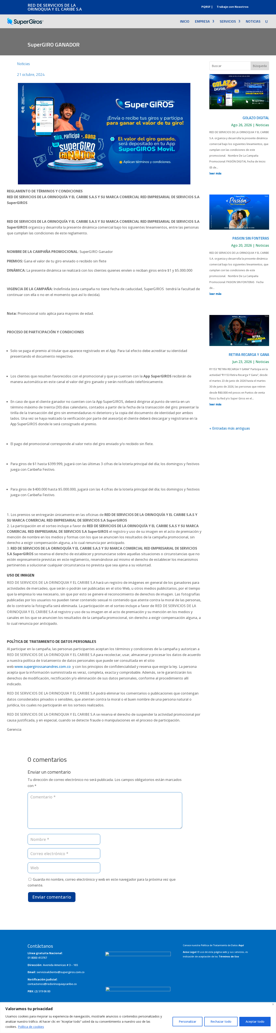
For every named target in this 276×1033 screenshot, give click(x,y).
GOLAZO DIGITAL (256, 118)
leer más (215, 173)
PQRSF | (207, 7)
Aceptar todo (255, 1021)
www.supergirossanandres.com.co (42, 666)
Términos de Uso (229, 956)
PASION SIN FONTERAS (250, 238)
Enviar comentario (51, 897)
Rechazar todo (220, 1021)
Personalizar (187, 1021)
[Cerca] (273, 1004)
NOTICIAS (253, 22)
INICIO (184, 22)
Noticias (23, 64)
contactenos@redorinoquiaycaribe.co (52, 984)
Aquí (241, 945)
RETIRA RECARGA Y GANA (249, 354)
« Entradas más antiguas (229, 428)
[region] (138, 1017)
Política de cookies (31, 1027)
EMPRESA (202, 22)
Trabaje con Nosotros (232, 7)
